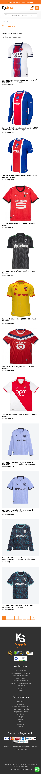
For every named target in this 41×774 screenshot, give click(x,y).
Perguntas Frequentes (20, 676)
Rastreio (20, 691)
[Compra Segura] (29, 652)
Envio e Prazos (20, 678)
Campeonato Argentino (20, 707)
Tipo (8, 22)
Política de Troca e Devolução (20, 683)
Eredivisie (20, 714)
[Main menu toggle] (37, 8)
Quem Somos (20, 686)
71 (24, 618)
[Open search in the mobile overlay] (20, 15)
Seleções (20, 724)
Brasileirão (20, 702)
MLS (20, 722)
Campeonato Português (20, 709)
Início (3, 22)
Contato (20, 688)
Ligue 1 (20, 719)
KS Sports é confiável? (20, 671)
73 (33, 618)
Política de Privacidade (20, 681)
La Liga (20, 717)
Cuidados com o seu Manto (20, 673)
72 (28, 618)
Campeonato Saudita (20, 712)
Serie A (20, 727)
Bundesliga (20, 704)
